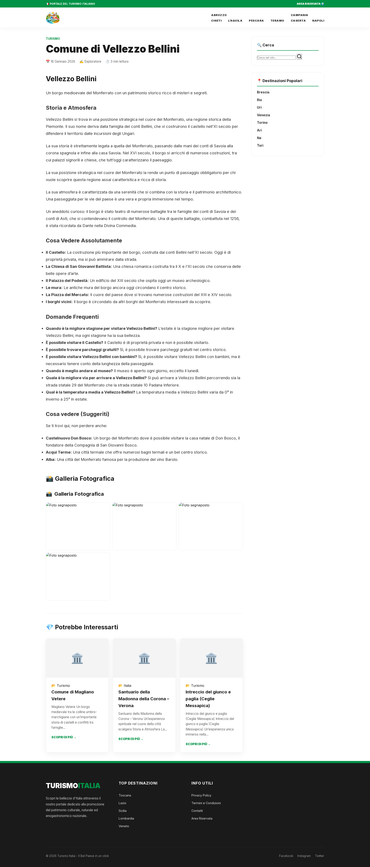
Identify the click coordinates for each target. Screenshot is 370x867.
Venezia (263, 115)
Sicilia (123, 810)
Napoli (318, 20)
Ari (259, 130)
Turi (260, 145)
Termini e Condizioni (206, 803)
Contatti (197, 810)
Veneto (124, 826)
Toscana (125, 795)
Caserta (298, 20)
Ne (259, 138)
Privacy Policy (201, 795)
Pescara (256, 20)
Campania (299, 15)
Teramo (277, 20)
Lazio (122, 803)
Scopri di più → (63, 737)
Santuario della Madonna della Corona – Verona (143, 698)
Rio (259, 100)
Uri (259, 107)
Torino (262, 123)
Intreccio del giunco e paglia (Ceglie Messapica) (208, 698)
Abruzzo (219, 15)
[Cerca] (299, 57)
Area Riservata (201, 818)
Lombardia (126, 818)
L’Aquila (235, 20)
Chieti (216, 20)
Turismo (53, 38)
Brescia (263, 92)
